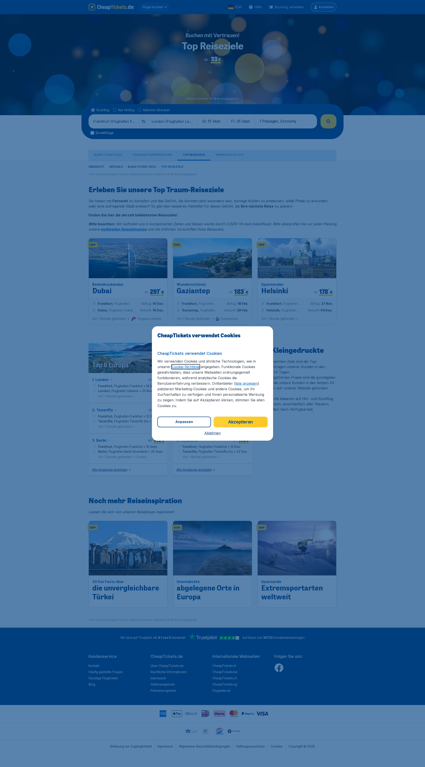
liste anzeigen (246, 383)
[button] (212, 433)
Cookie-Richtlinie (186, 367)
